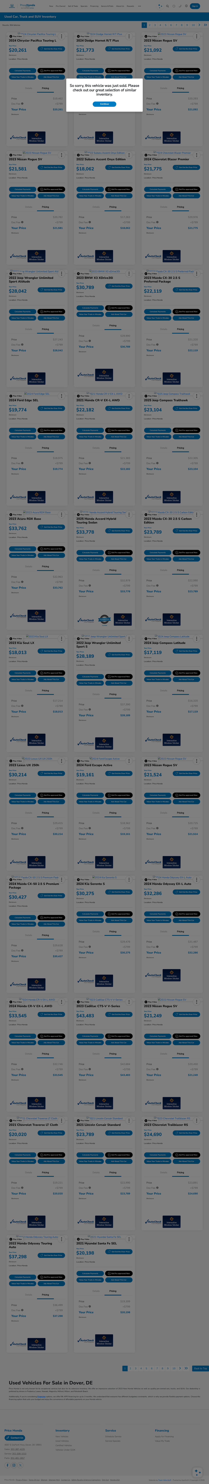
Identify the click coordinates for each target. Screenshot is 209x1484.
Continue (104, 104)
